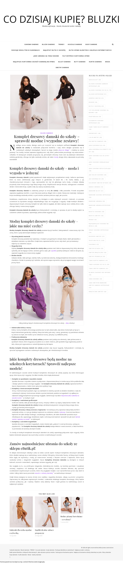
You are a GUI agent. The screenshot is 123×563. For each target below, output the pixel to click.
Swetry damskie (62, 67)
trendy (56, 157)
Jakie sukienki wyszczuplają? (100, 170)
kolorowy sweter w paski (100, 183)
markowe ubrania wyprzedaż (99, 206)
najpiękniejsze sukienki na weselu (99, 225)
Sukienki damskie (31, 44)
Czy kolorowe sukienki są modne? (98, 111)
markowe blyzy (96, 191)
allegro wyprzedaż (98, 94)
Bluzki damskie (48, 44)
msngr (93, 219)
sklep (67, 323)
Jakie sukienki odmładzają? (99, 163)
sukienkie (94, 244)
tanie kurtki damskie (98, 260)
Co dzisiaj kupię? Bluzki (61, 19)
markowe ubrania (97, 201)
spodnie (54, 251)
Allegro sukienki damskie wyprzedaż (98, 85)
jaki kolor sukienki (98, 175)
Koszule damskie (75, 44)
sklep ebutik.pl (96, 240)
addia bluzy (95, 79)
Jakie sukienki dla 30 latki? (99, 157)
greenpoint (95, 133)
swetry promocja (97, 256)
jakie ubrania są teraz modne (46, 56)
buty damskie (80, 62)
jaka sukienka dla (97, 145)
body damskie (91, 44)
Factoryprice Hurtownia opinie (76, 56)
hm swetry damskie (97, 141)
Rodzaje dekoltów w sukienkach (26, 50)
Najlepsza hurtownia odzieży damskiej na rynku (34, 62)
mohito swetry (96, 215)
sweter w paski (96, 248)
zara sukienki (95, 279)
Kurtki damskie (95, 62)
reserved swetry (97, 236)
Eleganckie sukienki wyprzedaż (96, 122)
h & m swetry (95, 137)
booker (93, 102)
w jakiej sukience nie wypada (99, 274)
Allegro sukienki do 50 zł (100, 90)
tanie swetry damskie (98, 268)
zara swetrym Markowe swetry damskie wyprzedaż (99, 285)
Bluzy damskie (64, 62)
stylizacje (62, 412)
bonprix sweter (96, 98)
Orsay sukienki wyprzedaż (99, 231)
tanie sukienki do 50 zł (99, 264)
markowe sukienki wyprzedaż (100, 196)
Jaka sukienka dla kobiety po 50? (100, 150)
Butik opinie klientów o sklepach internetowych (90, 50)
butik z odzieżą (96, 106)
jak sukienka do (96, 179)
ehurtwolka (95, 116)
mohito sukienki (96, 211)
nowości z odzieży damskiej (44, 473)
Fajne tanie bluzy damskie (99, 128)
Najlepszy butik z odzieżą (54, 50)
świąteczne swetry (97, 291)
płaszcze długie (64, 150)
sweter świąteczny (97, 252)
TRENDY (61, 44)
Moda (107, 62)
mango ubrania (96, 187)
